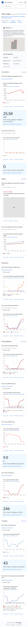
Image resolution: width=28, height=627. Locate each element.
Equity (19, 20)
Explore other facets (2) (7, 79)
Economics (12, 20)
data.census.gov (9, 86)
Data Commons (8, 2)
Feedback (21, 2)
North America (5, 18)
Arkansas (16, 16)
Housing (20, 22)
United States (22, 16)
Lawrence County (9, 16)
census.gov (8, 124)
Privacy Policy (19, 625)
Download (6, 106)
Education (4, 22)
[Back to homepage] (3, 2)
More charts (23, 72)
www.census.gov (6, 66)
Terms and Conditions (10, 625)
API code (11, 106)
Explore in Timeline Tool (19, 106)
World (10, 18)
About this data (16, 86)
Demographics (12, 22)
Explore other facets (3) (7, 386)
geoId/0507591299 (22, 14)
